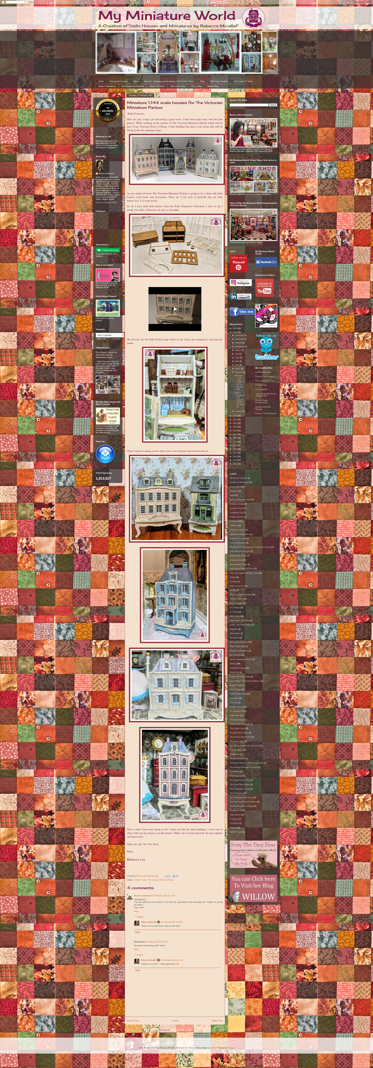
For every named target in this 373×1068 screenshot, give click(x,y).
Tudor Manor (235, 815)
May (237, 361)
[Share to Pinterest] (176, 876)
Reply (136, 911)
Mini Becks (234, 638)
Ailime (213, 1048)
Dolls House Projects (219, 81)
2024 (235, 416)
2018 (235, 438)
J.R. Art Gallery (236, 599)
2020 (235, 431)
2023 (235, 419)
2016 (235, 445)
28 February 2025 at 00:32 (172, 922)
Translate (116, 339)
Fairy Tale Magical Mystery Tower (244, 573)
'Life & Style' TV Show (243, 81)
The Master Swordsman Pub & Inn (244, 746)
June (237, 357)
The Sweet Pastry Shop (240, 780)
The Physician (236, 776)
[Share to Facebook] (174, 876)
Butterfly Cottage (237, 504)
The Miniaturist (236, 750)
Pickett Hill (234, 672)
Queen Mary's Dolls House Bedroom (245, 681)
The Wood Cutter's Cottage (241, 806)
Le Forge (233, 612)
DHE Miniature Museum (240, 551)
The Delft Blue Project (239, 733)
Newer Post (133, 1020)
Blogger (231, 1048)
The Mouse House (237, 758)
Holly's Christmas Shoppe (240, 595)
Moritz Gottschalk (237, 646)
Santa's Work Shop (238, 694)
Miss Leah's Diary (178, 86)
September (240, 346)
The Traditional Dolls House (241, 797)
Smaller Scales (140, 880)
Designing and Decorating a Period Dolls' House (250, 547)
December (239, 335)
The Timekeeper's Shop (240, 789)
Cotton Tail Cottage (238, 538)
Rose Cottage (235, 689)
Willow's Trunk (236, 832)
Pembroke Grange (237, 668)
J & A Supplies (261, 389)
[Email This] (165, 876)
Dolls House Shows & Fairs (241, 569)
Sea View (234, 702)
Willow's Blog (212, 86)
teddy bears (235, 715)
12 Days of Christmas (239, 482)
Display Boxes (236, 560)
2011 (235, 464)
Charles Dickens (237, 517)
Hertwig (233, 590)
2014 (235, 453)
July (237, 354)
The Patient (235, 771)
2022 (235, 423)
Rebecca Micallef (148, 922)
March (238, 369)
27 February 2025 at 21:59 (163, 896)
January (238, 411)
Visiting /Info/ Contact (118, 81)
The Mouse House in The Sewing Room (246, 763)
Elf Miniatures (261, 385)
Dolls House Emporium (265, 381)
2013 (235, 456)
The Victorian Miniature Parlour (161, 880)
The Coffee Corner (237, 728)
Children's (234, 525)
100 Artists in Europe (238, 478)
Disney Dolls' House (238, 556)
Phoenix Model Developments (261, 401)
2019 (235, 434)
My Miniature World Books (133, 86)
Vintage (233, 828)
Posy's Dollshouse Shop (240, 676)
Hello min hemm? (237, 586)
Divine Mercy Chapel (238, 564)
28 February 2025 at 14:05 (172, 960)
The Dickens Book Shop (240, 737)
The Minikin (235, 754)
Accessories (235, 487)
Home (101, 81)
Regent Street (235, 685)
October (238, 343)
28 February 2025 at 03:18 (157, 942)
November (239, 339)
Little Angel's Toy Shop (239, 620)
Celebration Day (236, 513)
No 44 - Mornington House (241, 659)
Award (232, 495)
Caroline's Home (236, 508)
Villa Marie (234, 823)
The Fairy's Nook (237, 741)
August (238, 350)
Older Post (217, 1020)
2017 (235, 442)
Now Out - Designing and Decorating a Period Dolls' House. (169, 81)
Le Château (234, 607)
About (136, 81)
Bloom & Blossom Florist (240, 500)
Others (232, 664)
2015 (235, 449)
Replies (140, 917)
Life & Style (235, 616)
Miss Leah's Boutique (239, 642)
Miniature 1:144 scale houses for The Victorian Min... (239, 382)
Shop (202, 81)
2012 (235, 460)
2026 (235, 328)
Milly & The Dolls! (157, 86)
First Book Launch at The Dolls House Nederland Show (106, 355)
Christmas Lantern (237, 530)
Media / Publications (107, 86)
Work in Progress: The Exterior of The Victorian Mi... (239, 400)
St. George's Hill (236, 711)
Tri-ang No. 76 (236, 810)
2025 (235, 332)
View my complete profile (106, 202)
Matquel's (234, 629)
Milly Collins (235, 633)
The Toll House (236, 793)
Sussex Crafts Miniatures (266, 413)
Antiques (233, 491)
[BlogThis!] (168, 876)
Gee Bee (233, 582)
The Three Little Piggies (240, 784)
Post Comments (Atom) (181, 1030)
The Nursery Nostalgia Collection (243, 767)
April (237, 365)
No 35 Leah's (235, 655)
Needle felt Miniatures (239, 651)
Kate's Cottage (236, 603)
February (239, 372)
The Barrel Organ (237, 720)
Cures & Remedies (238, 543)
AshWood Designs (263, 372)
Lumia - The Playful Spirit (240, 625)
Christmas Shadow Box (240, 534)
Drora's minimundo (143, 896)
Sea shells (234, 698)
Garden (233, 577)
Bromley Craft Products (265, 376)
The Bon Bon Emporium (240, 724)
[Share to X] (171, 876)
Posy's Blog (196, 86)
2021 (235, 427)
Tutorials (233, 819)
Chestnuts (234, 521)
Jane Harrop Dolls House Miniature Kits (265, 395)
